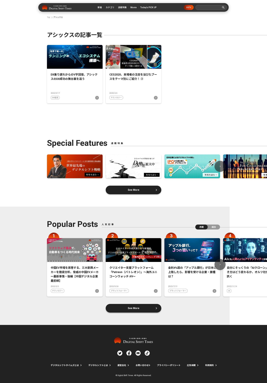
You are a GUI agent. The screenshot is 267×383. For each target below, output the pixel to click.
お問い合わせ (142, 365)
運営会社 (121, 365)
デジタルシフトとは (98, 365)
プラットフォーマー (119, 291)
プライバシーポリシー (168, 365)
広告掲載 (191, 365)
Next (220, 166)
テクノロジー (116, 98)
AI (229, 291)
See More (133, 189)
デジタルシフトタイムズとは (65, 365)
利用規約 (209, 365)
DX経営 (55, 98)
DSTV (188, 7)
